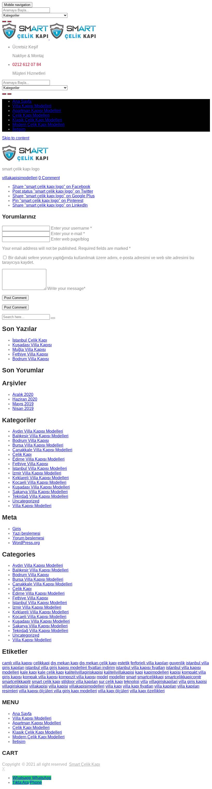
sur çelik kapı (111, 681)
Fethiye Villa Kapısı (30, 354)
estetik (124, 663)
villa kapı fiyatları (138, 686)
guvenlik (177, 663)
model (102, 677)
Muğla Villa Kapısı (29, 349)
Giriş (16, 529)
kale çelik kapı (51, 672)
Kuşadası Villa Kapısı (32, 345)
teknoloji (131, 681)
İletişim (18, 129)
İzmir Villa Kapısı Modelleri (36, 473)
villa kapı (113, 686)
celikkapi (41, 663)
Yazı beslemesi (26, 533)
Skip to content (15, 138)
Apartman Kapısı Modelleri (36, 110)
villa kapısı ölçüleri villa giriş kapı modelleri (58, 691)
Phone (36, 782)
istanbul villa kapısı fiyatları (140, 667)
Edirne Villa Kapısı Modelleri (38, 459)
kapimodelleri (156, 672)
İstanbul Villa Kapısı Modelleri (39, 468)
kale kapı (28, 672)
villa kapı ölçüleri (113, 691)
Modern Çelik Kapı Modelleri (38, 124)
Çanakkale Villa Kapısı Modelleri (42, 450)
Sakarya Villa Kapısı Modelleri (40, 492)
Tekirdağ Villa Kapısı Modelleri (40, 496)
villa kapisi (58, 686)
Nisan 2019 (23, 408)
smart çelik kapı (46, 681)
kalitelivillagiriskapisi (84, 672)
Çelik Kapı (22, 454)
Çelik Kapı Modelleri (31, 115)
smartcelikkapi (150, 677)
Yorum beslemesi (28, 538)
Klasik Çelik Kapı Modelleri (37, 120)
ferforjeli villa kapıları (149, 663)
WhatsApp (41, 778)
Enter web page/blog (70, 239)
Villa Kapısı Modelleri (31, 106)
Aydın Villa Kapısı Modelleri (37, 431)
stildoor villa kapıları (79, 681)
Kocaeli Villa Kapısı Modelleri (39, 482)
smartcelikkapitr (16, 681)
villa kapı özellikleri (147, 691)
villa (144, 681)
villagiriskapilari (163, 681)
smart (131, 677)
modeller (117, 677)
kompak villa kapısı (40, 677)
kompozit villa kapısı (77, 677)
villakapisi (38, 686)
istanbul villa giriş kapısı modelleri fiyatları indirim (70, 667)
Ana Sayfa (22, 101)
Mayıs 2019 (23, 404)
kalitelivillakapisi (119, 672)
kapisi (175, 672)
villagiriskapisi (15, 686)
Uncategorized (25, 501)
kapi (139, 672)
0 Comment (49, 178)
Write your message (66, 288)
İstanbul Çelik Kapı (29, 340)
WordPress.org (26, 542)
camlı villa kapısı (17, 663)
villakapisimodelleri (19, 178)
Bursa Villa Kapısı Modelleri (37, 445)
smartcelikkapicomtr (183, 677)
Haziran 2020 (24, 399)
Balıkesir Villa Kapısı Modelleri (40, 436)
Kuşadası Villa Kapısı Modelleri (41, 487)
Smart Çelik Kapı (84, 764)
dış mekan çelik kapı (98, 663)
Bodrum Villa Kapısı (30, 359)
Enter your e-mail (68, 233)
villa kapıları (165, 686)
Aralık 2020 (22, 394)
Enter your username (71, 228)
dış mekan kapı (64, 663)
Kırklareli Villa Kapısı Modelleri (40, 478)
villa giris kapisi (193, 681)
